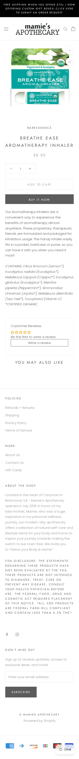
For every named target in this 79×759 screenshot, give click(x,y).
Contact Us (14, 462)
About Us (12, 455)
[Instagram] (17, 634)
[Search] (65, 29)
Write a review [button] (39, 342)
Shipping (12, 415)
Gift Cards (13, 470)
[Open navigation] (6, 29)
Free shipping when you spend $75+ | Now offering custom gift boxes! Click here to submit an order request (39, 8)
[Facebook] (7, 634)
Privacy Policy (15, 422)
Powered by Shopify (40, 720)
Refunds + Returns (20, 407)
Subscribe (21, 692)
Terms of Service (18, 430)
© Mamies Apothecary (39, 715)
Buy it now (39, 200)
